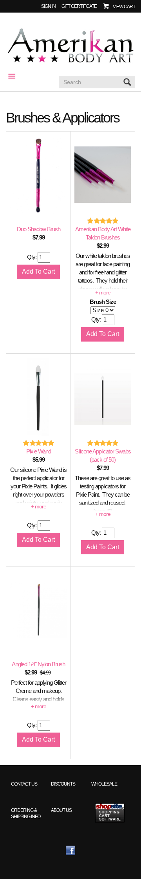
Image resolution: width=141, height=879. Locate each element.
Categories (8, 76)
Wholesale (104, 783)
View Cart (124, 6)
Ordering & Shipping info (25, 813)
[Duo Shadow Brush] (38, 174)
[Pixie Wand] (38, 397)
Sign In (48, 6)
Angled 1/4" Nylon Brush (38, 664)
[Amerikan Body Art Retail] (70, 45)
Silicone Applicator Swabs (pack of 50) (103, 455)
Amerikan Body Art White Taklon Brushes (102, 233)
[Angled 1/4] (38, 609)
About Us (61, 810)
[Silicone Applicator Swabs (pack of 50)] (102, 397)
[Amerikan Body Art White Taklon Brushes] (102, 174)
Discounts (63, 783)
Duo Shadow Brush (38, 229)
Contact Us (24, 783)
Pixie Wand (38, 451)
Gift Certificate (79, 6)
